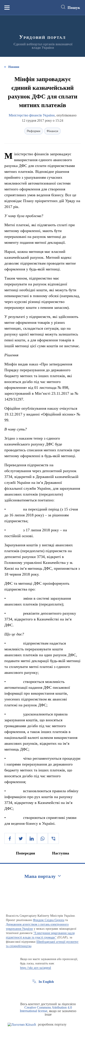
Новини (13, 67)
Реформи (33, 131)
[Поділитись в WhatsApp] (42, 838)
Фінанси (52, 131)
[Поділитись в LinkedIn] (31, 838)
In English (46, 981)
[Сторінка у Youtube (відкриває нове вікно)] (50, 991)
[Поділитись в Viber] (53, 838)
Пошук (74, 7)
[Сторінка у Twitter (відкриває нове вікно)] (42, 991)
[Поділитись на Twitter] (20, 838)
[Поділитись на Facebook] (10, 838)
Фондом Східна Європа (48, 920)
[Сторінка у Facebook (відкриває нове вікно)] (34, 991)
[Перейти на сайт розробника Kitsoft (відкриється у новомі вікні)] (22, 1024)
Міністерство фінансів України (32, 115)
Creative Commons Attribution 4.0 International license (46, 1009)
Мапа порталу (40, 876)
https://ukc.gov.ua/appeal (35, 967)
